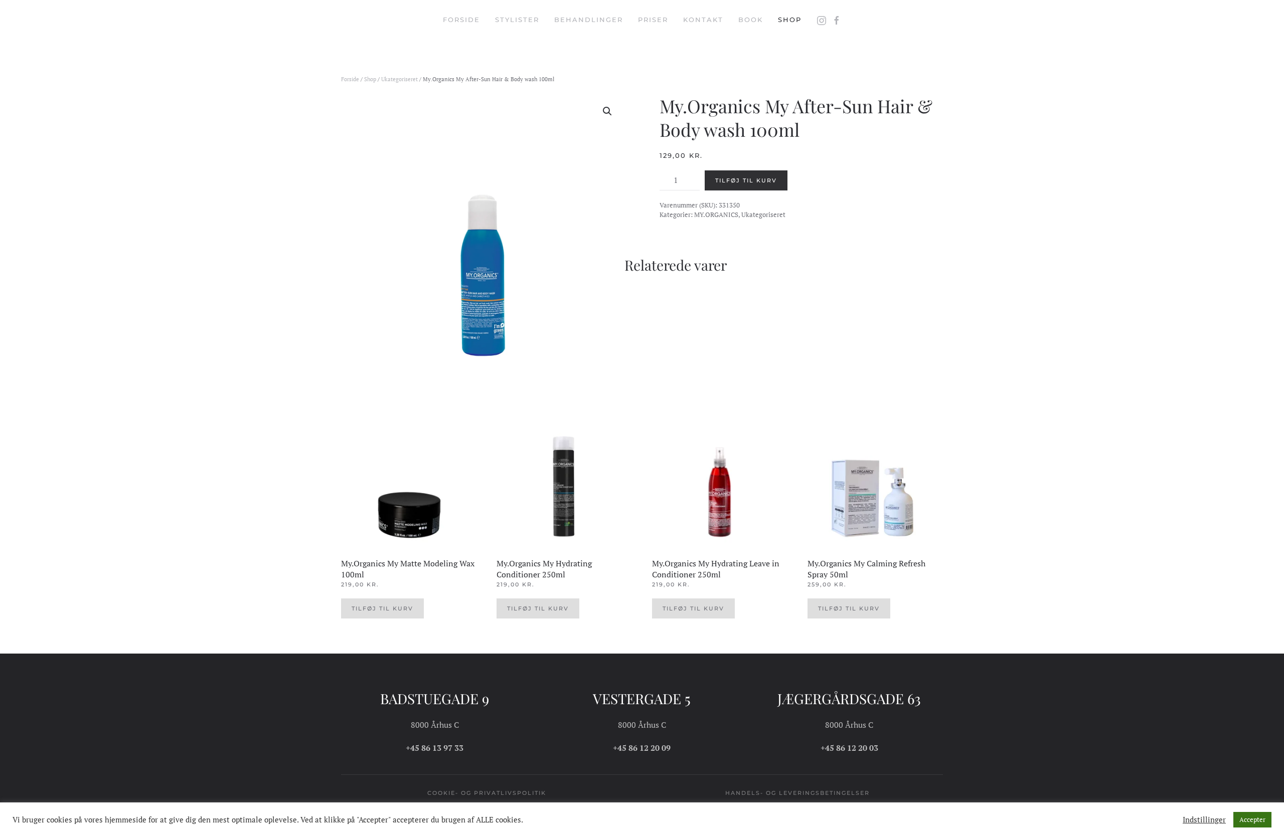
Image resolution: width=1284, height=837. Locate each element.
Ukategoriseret (399, 79)
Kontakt (703, 20)
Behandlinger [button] (588, 20)
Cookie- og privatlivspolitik (486, 792)
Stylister (517, 20)
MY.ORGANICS (716, 214)
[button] (607, 111)
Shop (789, 20)
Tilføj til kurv (746, 180)
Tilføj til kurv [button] (382, 608)
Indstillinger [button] (1204, 819)
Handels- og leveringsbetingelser (797, 792)
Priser (653, 20)
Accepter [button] (1252, 819)
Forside (461, 20)
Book (750, 20)
